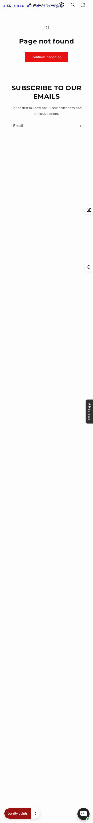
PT (48, 6)
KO (42, 6)
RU (54, 6)
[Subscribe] (79, 126)
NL (11, 6)
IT (32, 6)
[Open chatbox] (83, 814)
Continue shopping (46, 57)
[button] (73, 5)
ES (60, 6)
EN (16, 6)
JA (37, 6)
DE (28, 6)
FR (22, 6)
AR (5, 6)
